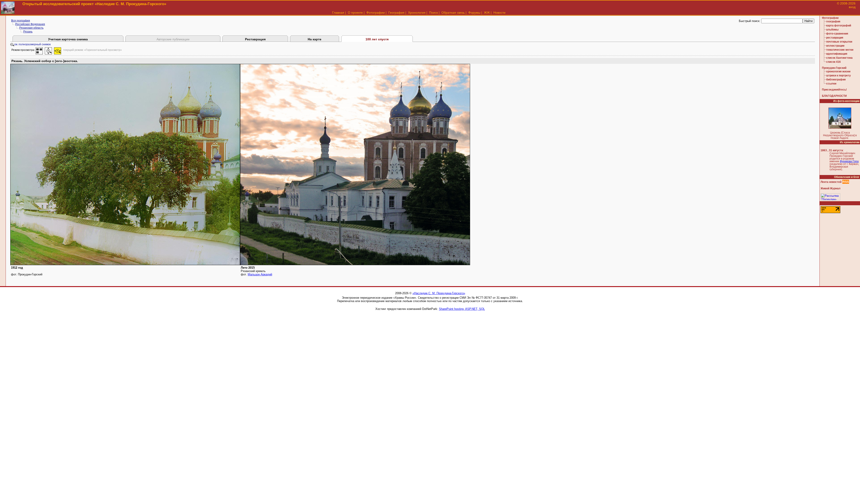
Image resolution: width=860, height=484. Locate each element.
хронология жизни (838, 71)
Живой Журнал (831, 188)
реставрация (834, 37)
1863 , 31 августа (832, 150)
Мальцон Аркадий (260, 274)
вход (852, 7)
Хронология (417, 12)
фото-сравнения (837, 33)
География (396, 12)
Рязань (27, 31)
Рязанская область (31, 27)
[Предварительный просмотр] (39, 50)
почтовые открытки (839, 41)
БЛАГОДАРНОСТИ (834, 96)
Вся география (20, 20)
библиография (836, 79)
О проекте (355, 12)
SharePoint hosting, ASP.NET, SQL (462, 309)
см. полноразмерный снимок (32, 44)
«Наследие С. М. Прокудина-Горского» (439, 293)
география (833, 21)
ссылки (831, 83)
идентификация (836, 53)
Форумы (474, 12)
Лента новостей (831, 182)
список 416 (833, 61)
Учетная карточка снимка (68, 39)
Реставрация (255, 39)
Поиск (433, 12)
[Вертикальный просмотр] (48, 50)
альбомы (832, 29)
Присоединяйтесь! (834, 89)
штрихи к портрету (838, 75)
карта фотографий (838, 25)
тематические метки (839, 49)
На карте (314, 39)
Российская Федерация (30, 24)
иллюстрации (835, 45)
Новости (499, 12)
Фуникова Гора (849, 161)
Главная (338, 12)
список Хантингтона (839, 57)
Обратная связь (453, 12)
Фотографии (375, 12)
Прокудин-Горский (834, 68)
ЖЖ (487, 12)
